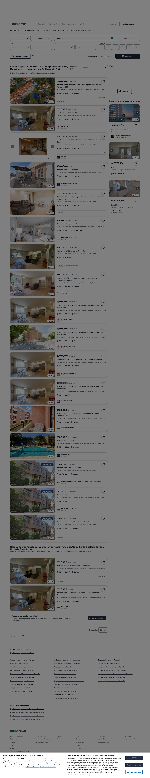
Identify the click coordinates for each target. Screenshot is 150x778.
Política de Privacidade (48, 767)
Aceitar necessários (134, 765)
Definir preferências (134, 772)
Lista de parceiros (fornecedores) (78, 775)
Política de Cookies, (32, 767)
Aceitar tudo (134, 758)
